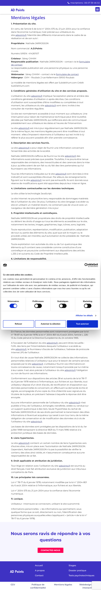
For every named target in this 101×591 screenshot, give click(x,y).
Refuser (18, 324)
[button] (97, 9)
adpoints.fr (21, 35)
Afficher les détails (84, 316)
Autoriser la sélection (50, 324)
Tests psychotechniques (81, 575)
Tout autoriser (82, 324)
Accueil (39, 565)
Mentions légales (63, 584)
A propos (40, 570)
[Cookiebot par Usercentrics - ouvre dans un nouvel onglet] (86, 265)
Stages (72, 565)
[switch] (38, 306)
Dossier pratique (77, 570)
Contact (39, 575)
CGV (13, 584)
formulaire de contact (67, 74)
